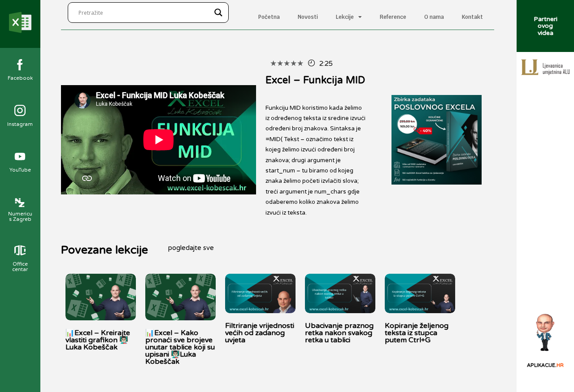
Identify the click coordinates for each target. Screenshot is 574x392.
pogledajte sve (191, 248)
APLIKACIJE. (545, 365)
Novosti (308, 17)
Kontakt (472, 17)
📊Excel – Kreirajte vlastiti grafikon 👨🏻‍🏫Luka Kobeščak (97, 340)
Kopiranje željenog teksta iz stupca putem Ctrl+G (416, 333)
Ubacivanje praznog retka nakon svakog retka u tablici (339, 333)
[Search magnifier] (218, 12)
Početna (269, 17)
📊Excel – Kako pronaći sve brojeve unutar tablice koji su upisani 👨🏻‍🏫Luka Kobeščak (180, 347)
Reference (393, 17)
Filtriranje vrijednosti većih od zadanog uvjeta (259, 333)
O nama (434, 17)
